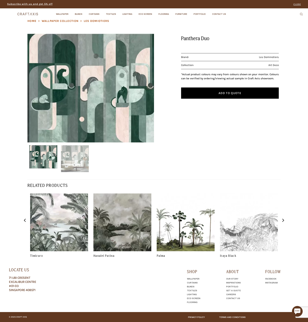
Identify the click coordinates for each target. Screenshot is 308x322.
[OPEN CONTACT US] (229, 12)
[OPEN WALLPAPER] (71, 12)
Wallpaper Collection (60, 21)
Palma (161, 255)
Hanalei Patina (103, 255)
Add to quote (230, 93)
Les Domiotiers (96, 21)
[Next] (147, 88)
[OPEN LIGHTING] (135, 12)
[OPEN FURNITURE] (190, 12)
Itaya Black (228, 255)
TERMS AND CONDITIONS (232, 317)
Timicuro (36, 255)
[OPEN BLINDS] (85, 12)
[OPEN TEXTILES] (119, 12)
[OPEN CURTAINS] (102, 12)
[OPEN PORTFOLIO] (209, 12)
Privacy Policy (196, 317)
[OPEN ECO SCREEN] (155, 12)
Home (31, 21)
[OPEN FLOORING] (172, 12)
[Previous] (34, 88)
